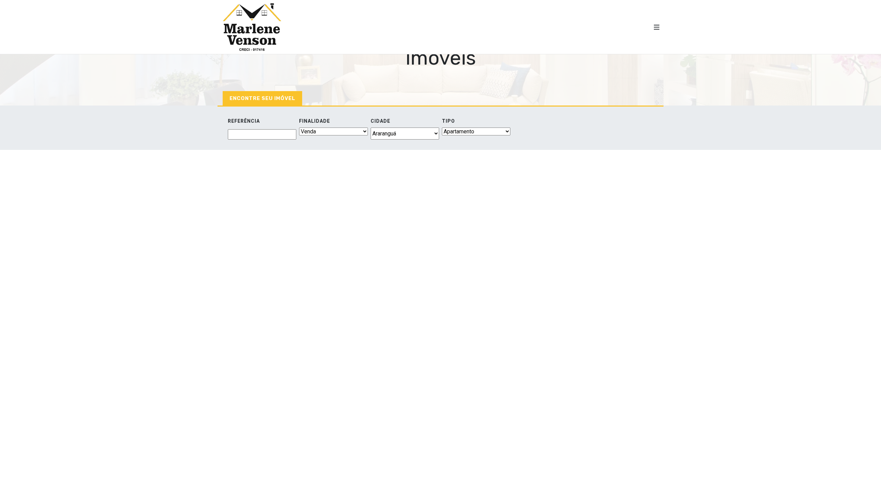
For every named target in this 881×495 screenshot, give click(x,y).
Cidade (380, 121)
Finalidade (314, 121)
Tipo (448, 121)
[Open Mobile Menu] (656, 27)
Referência (244, 121)
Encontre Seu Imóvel (262, 98)
